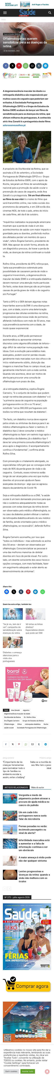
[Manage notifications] (47, 1071)
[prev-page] (4, 889)
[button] (5, 13)
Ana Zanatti (15, 710)
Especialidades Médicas (12, 34)
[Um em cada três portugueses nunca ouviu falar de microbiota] (10, 816)
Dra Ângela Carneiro (11, 721)
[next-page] (9, 889)
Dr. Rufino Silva (30, 717)
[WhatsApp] (26, 66)
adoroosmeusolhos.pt (14, 125)
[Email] (32, 66)
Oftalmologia (9, 724)
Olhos (19, 724)
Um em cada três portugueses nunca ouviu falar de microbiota (33, 815)
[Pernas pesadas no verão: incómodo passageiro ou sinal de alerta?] (10, 830)
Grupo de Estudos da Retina (33, 721)
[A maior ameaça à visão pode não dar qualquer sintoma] (10, 861)
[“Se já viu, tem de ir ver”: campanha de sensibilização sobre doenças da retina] (13, 614)
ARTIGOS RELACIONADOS (16, 787)
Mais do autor (37, 787)
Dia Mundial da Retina (12, 717)
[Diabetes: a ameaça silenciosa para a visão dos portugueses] (13, 642)
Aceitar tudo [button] (27, 1071)
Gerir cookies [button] (11, 1071)
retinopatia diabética (32, 724)
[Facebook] (6, 66)
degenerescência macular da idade (17, 714)
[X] (12, 66)
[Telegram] (45, 66)
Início (3, 19)
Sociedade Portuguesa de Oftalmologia (31, 728)
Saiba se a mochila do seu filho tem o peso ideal (40, 765)
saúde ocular (9, 728)
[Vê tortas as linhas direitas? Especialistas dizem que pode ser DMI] (36, 614)
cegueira (26, 710)
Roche (46, 724)
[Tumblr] (39, 66)
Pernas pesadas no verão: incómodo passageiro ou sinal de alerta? (33, 829)
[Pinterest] (19, 66)
